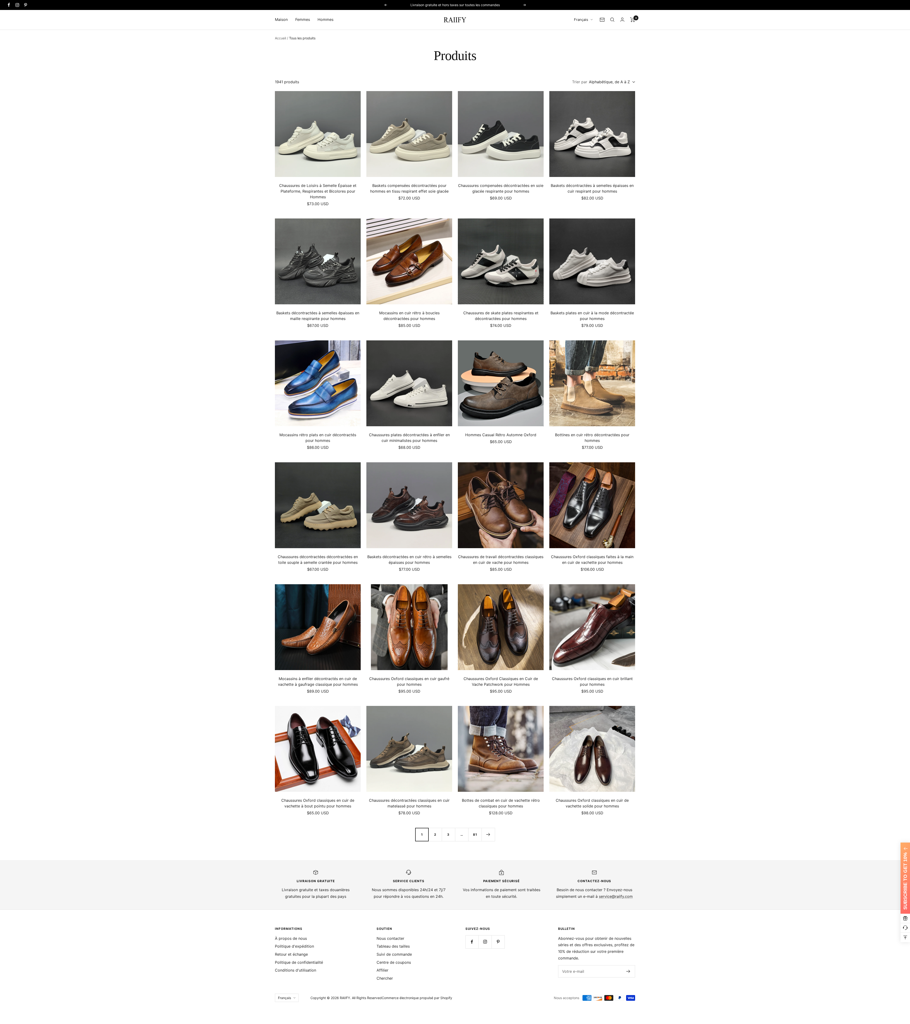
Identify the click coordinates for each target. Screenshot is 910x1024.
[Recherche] (612, 20)
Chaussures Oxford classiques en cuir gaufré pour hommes (409, 681)
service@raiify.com (616, 896)
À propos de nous (291, 938)
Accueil (280, 38)
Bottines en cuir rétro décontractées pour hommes (592, 437)
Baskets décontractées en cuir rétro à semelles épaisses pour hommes (409, 559)
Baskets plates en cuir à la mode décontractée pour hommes (592, 315)
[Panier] (632, 19)
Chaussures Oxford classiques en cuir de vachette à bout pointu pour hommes (317, 803)
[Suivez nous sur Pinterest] (25, 5)
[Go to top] (905, 937)
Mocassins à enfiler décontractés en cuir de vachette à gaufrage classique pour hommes (318, 681)
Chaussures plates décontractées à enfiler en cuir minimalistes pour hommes (409, 437)
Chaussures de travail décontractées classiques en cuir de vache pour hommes (500, 559)
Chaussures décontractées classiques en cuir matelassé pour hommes (409, 803)
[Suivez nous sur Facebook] (9, 5)
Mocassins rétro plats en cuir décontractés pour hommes (317, 437)
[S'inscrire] (628, 971)
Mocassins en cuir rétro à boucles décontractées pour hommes (409, 315)
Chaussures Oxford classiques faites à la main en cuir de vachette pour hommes (592, 559)
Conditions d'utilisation (295, 970)
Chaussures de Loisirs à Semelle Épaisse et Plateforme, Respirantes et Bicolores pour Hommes (317, 191)
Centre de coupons (394, 962)
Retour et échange (291, 954)
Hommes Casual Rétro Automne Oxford (500, 434)
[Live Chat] (905, 928)
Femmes (302, 19)
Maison (281, 19)
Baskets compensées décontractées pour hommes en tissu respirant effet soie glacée (409, 188)
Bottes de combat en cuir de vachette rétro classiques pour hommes (501, 803)
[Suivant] (488, 834)
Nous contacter (390, 938)
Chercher (385, 978)
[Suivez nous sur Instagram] (17, 5)
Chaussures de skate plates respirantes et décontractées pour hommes (500, 315)
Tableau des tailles (393, 946)
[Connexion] (622, 20)
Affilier (382, 970)
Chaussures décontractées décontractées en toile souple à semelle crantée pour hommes (318, 559)
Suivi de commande (394, 954)
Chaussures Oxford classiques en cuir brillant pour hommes (592, 681)
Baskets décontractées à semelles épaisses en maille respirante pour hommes (317, 315)
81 (475, 834)
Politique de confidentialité (299, 962)
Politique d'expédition (294, 946)
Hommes (325, 19)
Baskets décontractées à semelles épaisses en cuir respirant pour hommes (592, 188)
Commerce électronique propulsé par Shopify (417, 998)
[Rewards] (905, 918)
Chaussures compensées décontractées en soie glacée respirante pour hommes (500, 188)
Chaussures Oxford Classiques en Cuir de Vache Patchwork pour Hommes (501, 681)
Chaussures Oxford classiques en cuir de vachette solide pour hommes (592, 803)
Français (581, 19)
